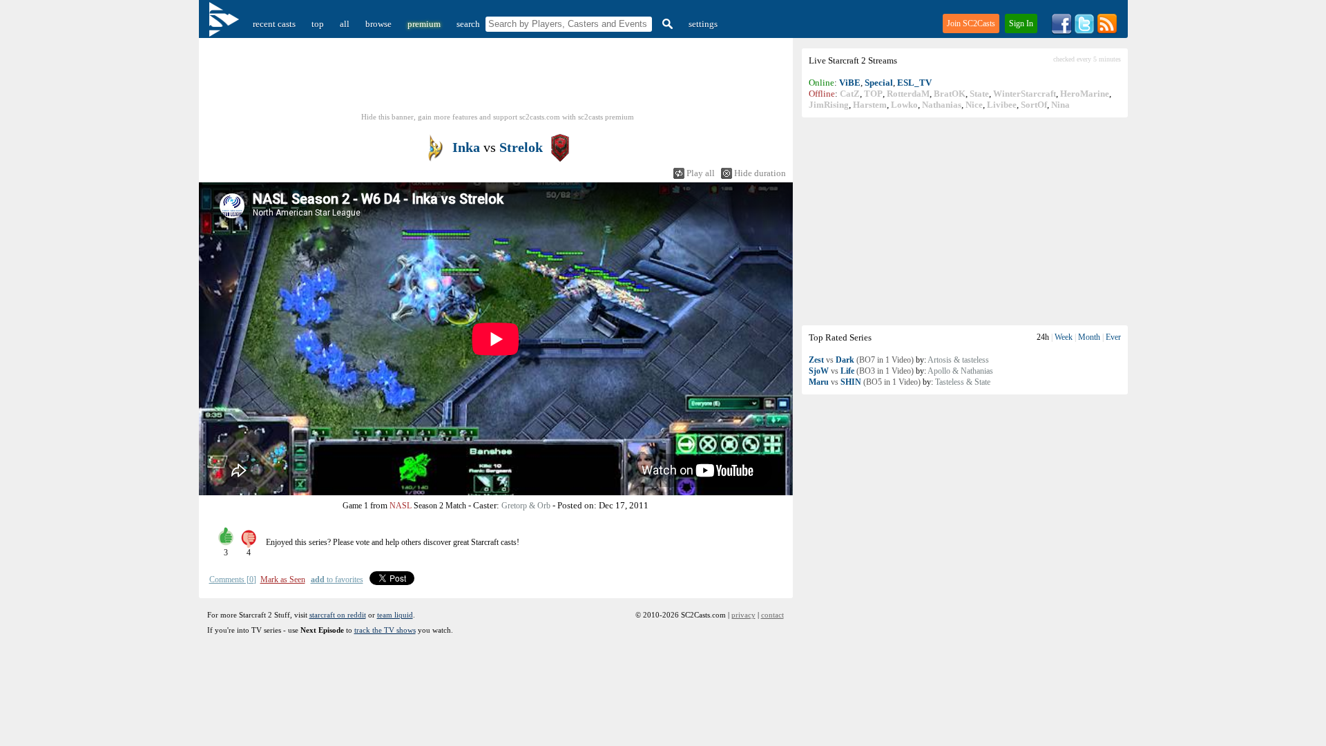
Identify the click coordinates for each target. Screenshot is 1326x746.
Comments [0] (232, 579)
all (344, 24)
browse (378, 24)
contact (772, 615)
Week (1064, 337)
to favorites (337, 579)
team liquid (395, 615)
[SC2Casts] (226, 24)
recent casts (274, 24)
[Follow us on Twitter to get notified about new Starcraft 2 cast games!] (1084, 31)
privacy (743, 615)
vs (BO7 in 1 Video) (861, 360)
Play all (700, 173)
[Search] (666, 24)
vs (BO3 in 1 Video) (861, 371)
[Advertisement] (965, 221)
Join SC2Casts (971, 23)
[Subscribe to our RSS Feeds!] (1107, 31)
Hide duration (760, 173)
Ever (1113, 337)
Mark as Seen (282, 579)
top (317, 24)
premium (424, 24)
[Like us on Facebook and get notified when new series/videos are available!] (1061, 31)
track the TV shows (385, 630)
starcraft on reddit (337, 615)
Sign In (1021, 23)
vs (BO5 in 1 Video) (865, 382)
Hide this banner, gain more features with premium (497, 117)
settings (703, 24)
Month (1089, 337)
